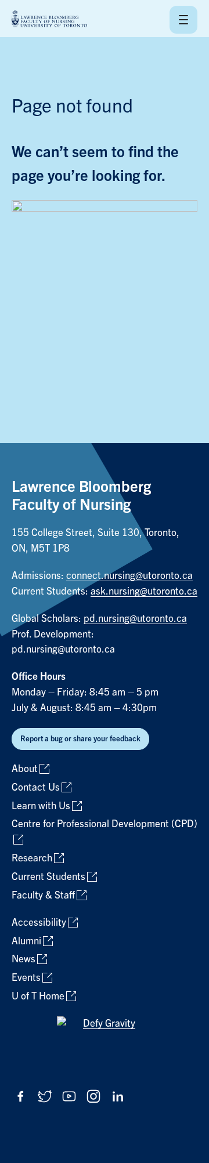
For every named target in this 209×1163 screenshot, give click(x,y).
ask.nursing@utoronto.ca (144, 591)
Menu (183, 20)
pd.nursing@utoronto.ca (135, 619)
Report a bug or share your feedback (80, 738)
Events (26, 978)
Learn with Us (41, 806)
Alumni (26, 941)
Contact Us (36, 787)
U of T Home (38, 996)
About (25, 769)
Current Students (48, 877)
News (23, 959)
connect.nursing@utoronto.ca (129, 576)
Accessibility (39, 922)
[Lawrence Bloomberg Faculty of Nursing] (49, 19)
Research (32, 858)
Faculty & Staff (43, 895)
